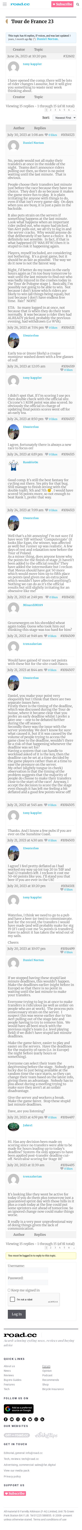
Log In (17, 1314)
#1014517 (68, 419)
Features (9, 1384)
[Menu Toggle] (5, 4)
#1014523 (68, 135)
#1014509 (67, 636)
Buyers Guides (12, 1379)
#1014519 (68, 366)
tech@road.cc (30, 1458)
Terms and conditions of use (49, 1519)
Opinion (47, 1370)
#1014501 (68, 886)
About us (9, 1366)
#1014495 (67, 1165)
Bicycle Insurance (53, 1389)
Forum (46, 1366)
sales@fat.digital (45, 1464)
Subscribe (64, 4)
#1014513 (68, 510)
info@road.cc (34, 1452)
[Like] (46, 135)
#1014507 (67, 670)
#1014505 (67, 805)
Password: (15, 1278)
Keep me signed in (25, 1290)
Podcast (47, 1375)
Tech (7, 1389)
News (7, 1370)
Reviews (9, 1375)
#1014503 (67, 840)
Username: (16, 1266)
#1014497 (67, 1117)
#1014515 (68, 454)
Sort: (46, 117)
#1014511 (68, 597)
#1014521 (68, 327)
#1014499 (67, 948)
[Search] (77, 4)
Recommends (50, 1379)
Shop (45, 1384)
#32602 (69, 56)
